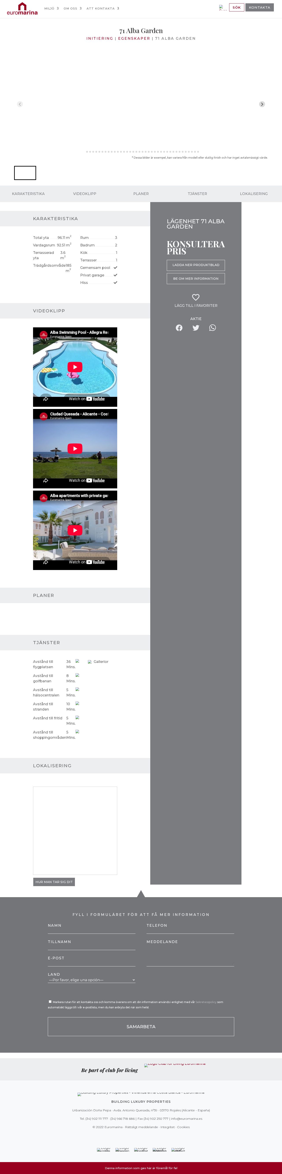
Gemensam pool (95, 268)
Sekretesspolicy (206, 1002)
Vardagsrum (44, 245)
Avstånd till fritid (47, 718)
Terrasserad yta (43, 255)
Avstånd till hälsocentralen (46, 692)
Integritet (167, 1127)
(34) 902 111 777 (96, 1119)
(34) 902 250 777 (156, 1119)
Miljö (49, 8)
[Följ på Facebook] (125, 1136)
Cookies (183, 1127)
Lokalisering (254, 193)
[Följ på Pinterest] (144, 1136)
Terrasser (88, 260)
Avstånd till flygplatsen (43, 664)
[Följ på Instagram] (138, 1136)
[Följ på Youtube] (150, 1136)
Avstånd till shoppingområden (49, 735)
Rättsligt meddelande (141, 1127)
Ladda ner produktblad (196, 265)
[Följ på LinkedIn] (156, 1136)
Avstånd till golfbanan (43, 678)
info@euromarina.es (186, 1119)
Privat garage (92, 275)
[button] (25, 173)
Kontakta (259, 7)
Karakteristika (28, 193)
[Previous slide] (20, 104)
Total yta (41, 238)
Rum (84, 238)
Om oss (70, 8)
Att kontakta (101, 8)
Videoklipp (84, 193)
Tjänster (197, 193)
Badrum (87, 245)
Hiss (84, 283)
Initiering (99, 38)
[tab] (84, 151)
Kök (83, 253)
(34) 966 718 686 (122, 1119)
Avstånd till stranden (43, 706)
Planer (141, 193)
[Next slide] (262, 104)
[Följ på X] (131, 1136)
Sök (237, 7)
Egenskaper (134, 38)
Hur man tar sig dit (54, 882)
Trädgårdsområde (49, 265)
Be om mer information (196, 279)
